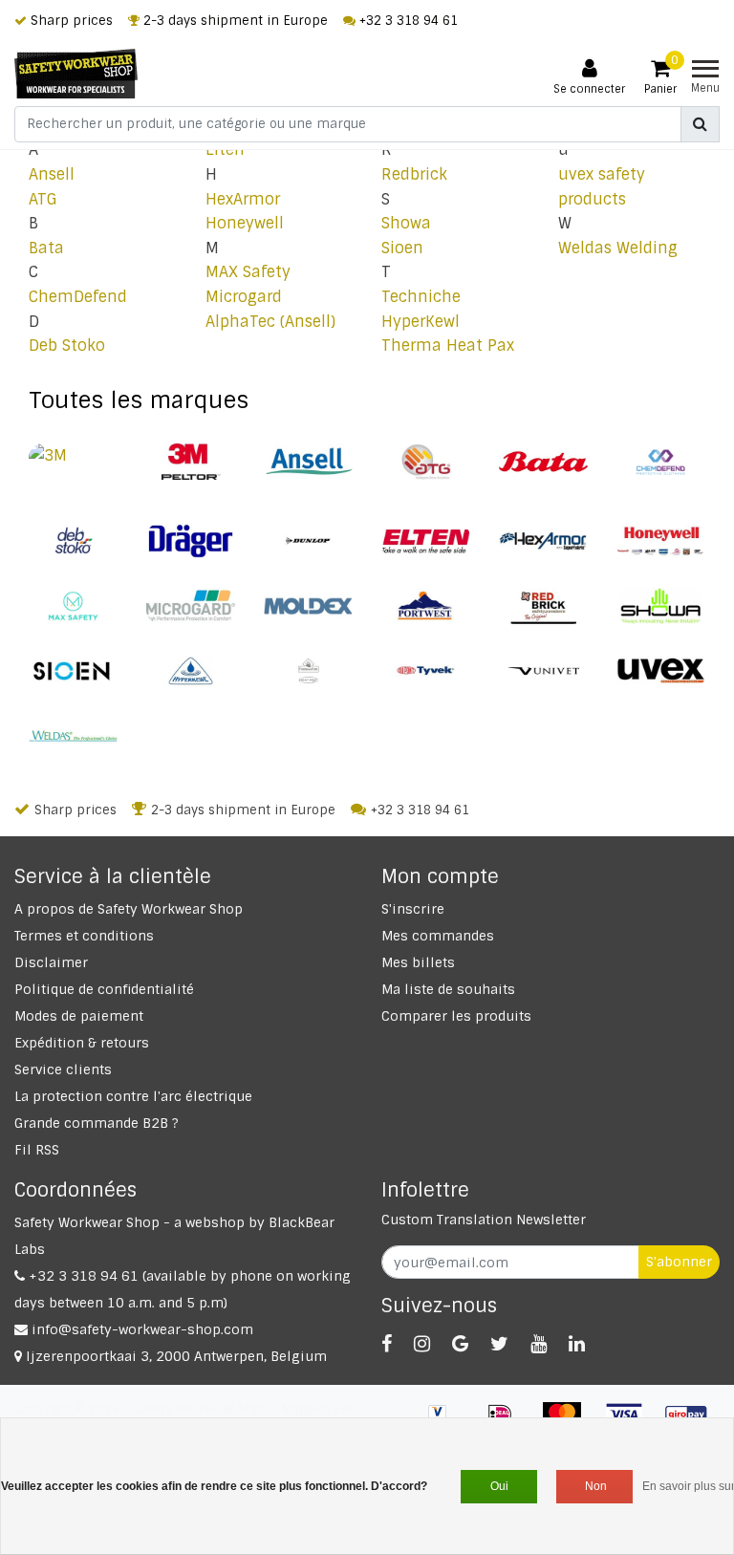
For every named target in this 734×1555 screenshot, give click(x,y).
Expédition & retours (81, 1042)
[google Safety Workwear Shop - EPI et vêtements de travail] (460, 1343)
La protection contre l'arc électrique (133, 1096)
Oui (499, 1486)
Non (596, 1486)
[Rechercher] (700, 124)
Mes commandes (437, 935)
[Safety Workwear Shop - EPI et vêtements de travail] (76, 73)
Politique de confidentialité (104, 989)
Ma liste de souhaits (448, 989)
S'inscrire (412, 909)
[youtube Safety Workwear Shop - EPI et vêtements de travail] (538, 1343)
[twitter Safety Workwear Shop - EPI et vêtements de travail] (499, 1343)
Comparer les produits (456, 1016)
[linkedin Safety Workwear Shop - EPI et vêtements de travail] (577, 1343)
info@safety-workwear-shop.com (142, 1329)
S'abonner (679, 1261)
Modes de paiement (78, 1016)
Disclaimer (51, 962)
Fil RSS (36, 1149)
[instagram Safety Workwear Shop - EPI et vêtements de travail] (422, 1343)
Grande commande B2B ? (96, 1123)
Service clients (63, 1069)
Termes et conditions (84, 935)
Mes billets (418, 962)
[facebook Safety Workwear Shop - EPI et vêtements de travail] (386, 1343)
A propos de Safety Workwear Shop (128, 909)
